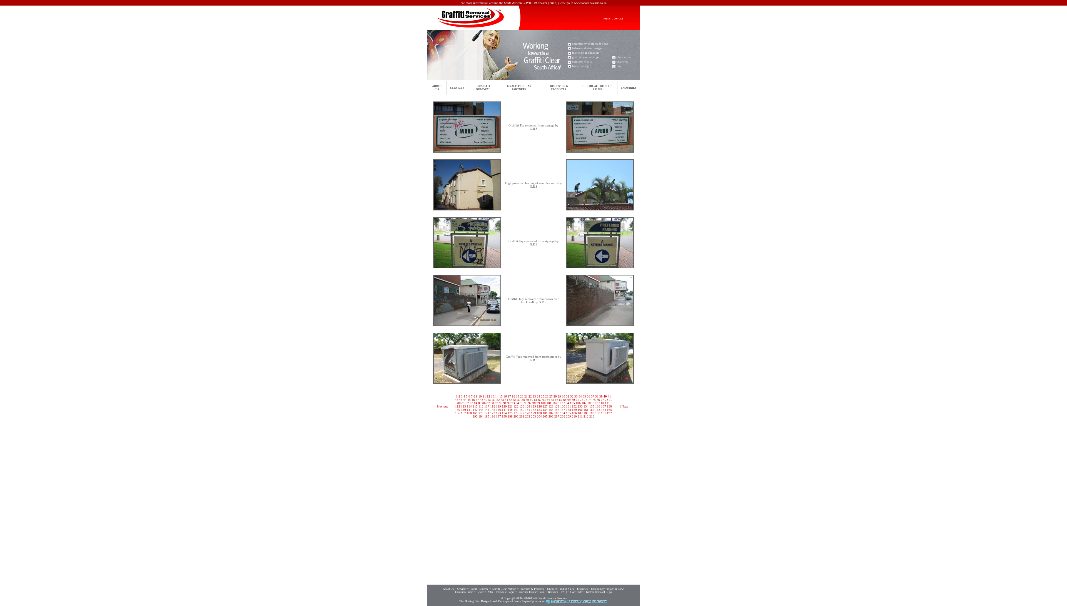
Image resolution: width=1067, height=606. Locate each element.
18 (513, 396)
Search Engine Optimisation (529, 601)
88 (492, 403)
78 (606, 399)
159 (574, 409)
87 (488, 403)
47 (477, 399)
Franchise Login (505, 591)
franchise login (581, 66)
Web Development (503, 601)
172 (492, 413)
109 (595, 403)
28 (555, 396)
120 (504, 406)
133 (580, 406)
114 (469, 406)
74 (590, 399)
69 (569, 399)
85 (480, 403)
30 (563, 396)
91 (505, 403)
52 (498, 399)
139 (457, 409)
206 (551, 416)
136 (597, 406)
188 (586, 413)
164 (603, 409)
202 (527, 416)
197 (498, 416)
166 (457, 413)
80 (459, 403)
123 (521, 406)
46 (473, 399)
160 (580, 409)
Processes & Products (532, 588)
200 (515, 416)
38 (597, 396)
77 (602, 399)
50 (490, 399)
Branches (553, 591)
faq (619, 66)
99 (538, 403)
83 (471, 403)
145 (492, 409)
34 (580, 396)
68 (565, 399)
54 (506, 399)
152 (533, 409)
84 (475, 403)
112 (457, 406)
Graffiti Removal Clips (599, 591)
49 (485, 399)
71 (577, 399)
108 (589, 403)
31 (567, 396)
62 (540, 399)
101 (549, 403)
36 (588, 396)
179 (533, 413)
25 (542, 396)
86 (484, 403)
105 (572, 403)
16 (505, 396)
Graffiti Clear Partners (504, 588)
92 (509, 403)
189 (591, 413)
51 (494, 399)
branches (622, 61)
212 (586, 416)
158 (568, 409)
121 (510, 406)
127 (545, 406)
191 (603, 413)
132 (574, 406)
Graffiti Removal (479, 588)
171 (486, 413)
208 (562, 416)
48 (481, 399)
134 (586, 406)
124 (527, 406)
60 (531, 399)
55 (510, 399)
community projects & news (590, 43)
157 (562, 409)
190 (597, 413)
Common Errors (464, 591)
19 (517, 396)
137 (603, 406)
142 (475, 409)
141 (469, 409)
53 (502, 399)
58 (523, 399)
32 (572, 396)
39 (601, 396)
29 (559, 396)
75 (594, 399)
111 (607, 403)
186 (574, 413)
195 (486, 416)
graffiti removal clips (585, 57)
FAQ (564, 591)
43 (460, 399)
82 (467, 403)
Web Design (482, 601)
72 (581, 399)
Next (625, 406)
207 (556, 416)
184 (562, 413)
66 (556, 399)
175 (510, 413)
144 (486, 409)
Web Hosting (466, 601)
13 (492, 396)
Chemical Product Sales (561, 588)
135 (591, 406)
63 (544, 399)
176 (515, 413)
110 (601, 403)
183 (556, 413)
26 (547, 396)
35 (584, 396)
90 (500, 403)
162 (591, 409)
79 (610, 399)
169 (475, 413)
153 (539, 409)
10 (480, 396)
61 (535, 399)
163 (597, 409)
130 (562, 406)
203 (533, 416)
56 (515, 399)
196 (492, 416)
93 (513, 403)
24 (538, 396)
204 (539, 416)
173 (498, 413)
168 (469, 413)
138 (609, 406)
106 (578, 403)
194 (480, 416)
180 (539, 413)
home (606, 18)
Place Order (576, 591)
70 (573, 399)
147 (504, 409)
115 (475, 406)
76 (598, 399)
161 (586, 409)
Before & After (485, 591)
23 (534, 396)
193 (475, 416)
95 (521, 403)
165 (609, 409)
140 (463, 409)
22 (530, 396)
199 (510, 416)
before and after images (587, 48)
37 (592, 396)
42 (456, 399)
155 (551, 409)
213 (591, 416)
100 (543, 403)
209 (568, 416)
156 (556, 409)
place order (624, 57)
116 (480, 406)
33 (576, 396)
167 (463, 413)
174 (504, 413)
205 (545, 416)
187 (580, 413)
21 (526, 396)
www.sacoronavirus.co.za (590, 2)
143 (480, 409)
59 (527, 399)
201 (521, 416)
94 (517, 403)
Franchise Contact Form (531, 591)
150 (521, 409)
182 (551, 413)
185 (568, 413)
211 (580, 416)
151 (527, 409)
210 (574, 416)
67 (560, 399)
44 (465, 399)
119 (498, 406)
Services (457, 87)
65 (552, 399)
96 (525, 403)
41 (609, 396)
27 (551, 396)
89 (496, 403)
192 (609, 413)
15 (501, 396)
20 (521, 396)
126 (539, 406)
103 (560, 403)
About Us (448, 588)
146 (498, 409)
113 (463, 406)
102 (554, 403)
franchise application (585, 52)
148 (510, 409)
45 (469, 399)
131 (568, 406)
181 (545, 413)
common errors (582, 61)
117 (486, 406)
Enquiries (629, 87)
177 (521, 413)
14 (496, 396)
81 (463, 403)
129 (556, 406)
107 (584, 403)
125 (533, 406)
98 (534, 403)
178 (527, 413)
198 (504, 416)
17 (509, 396)
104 (566, 403)
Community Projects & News (607, 588)
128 (551, 406)
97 (530, 403)
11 (484, 396)
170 (480, 413)
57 (519, 399)
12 (488, 396)
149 (515, 409)
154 (545, 409)
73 (585, 399)
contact (618, 18)
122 (515, 406)
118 (492, 406)
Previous (442, 406)
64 (548, 399)
